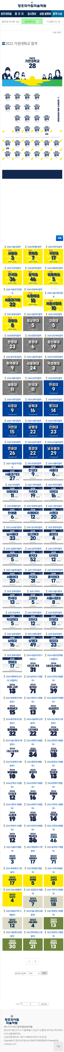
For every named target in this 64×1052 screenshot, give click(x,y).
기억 (17, 1004)
